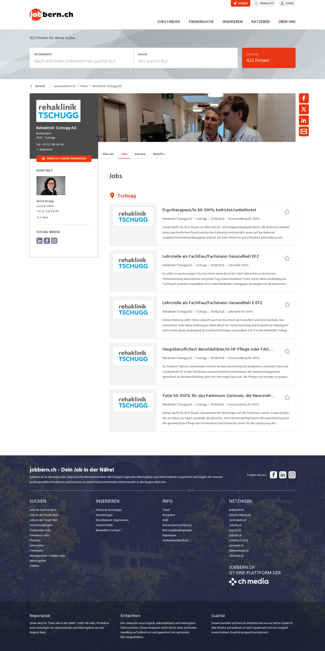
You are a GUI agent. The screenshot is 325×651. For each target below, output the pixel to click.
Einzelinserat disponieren (112, 520)
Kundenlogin (104, 514)
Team (166, 509)
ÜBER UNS (287, 22)
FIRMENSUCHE (201, 22)
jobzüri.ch (235, 535)
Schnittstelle (104, 525)
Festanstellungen (41, 525)
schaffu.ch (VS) (238, 540)
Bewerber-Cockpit (108, 530)
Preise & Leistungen (109, 509)
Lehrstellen (37, 545)
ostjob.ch (235, 525)
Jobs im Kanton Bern (43, 509)
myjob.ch (235, 530)
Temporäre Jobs (40, 530)
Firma (84, 86)
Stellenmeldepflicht (175, 540)
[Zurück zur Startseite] (249, 584)
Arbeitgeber (38, 560)
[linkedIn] (39, 241)
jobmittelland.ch (240, 514)
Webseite (46, 149)
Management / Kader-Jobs (47, 555)
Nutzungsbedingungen (177, 530)
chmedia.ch (236, 555)
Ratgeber (168, 514)
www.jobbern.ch (65, 86)
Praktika (35, 540)
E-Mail (44, 217)
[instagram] (54, 241)
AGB (165, 520)
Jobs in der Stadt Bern (44, 514)
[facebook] (47, 241)
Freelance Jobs (39, 535)
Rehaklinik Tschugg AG (107, 86)
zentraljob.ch (237, 520)
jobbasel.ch (236, 509)
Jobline (34, 565)
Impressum (169, 535)
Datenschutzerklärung (176, 525)
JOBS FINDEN (168, 22)
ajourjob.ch (236, 545)
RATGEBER (260, 22)
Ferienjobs (36, 550)
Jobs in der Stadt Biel (43, 520)
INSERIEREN (233, 22)
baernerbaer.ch (239, 550)
